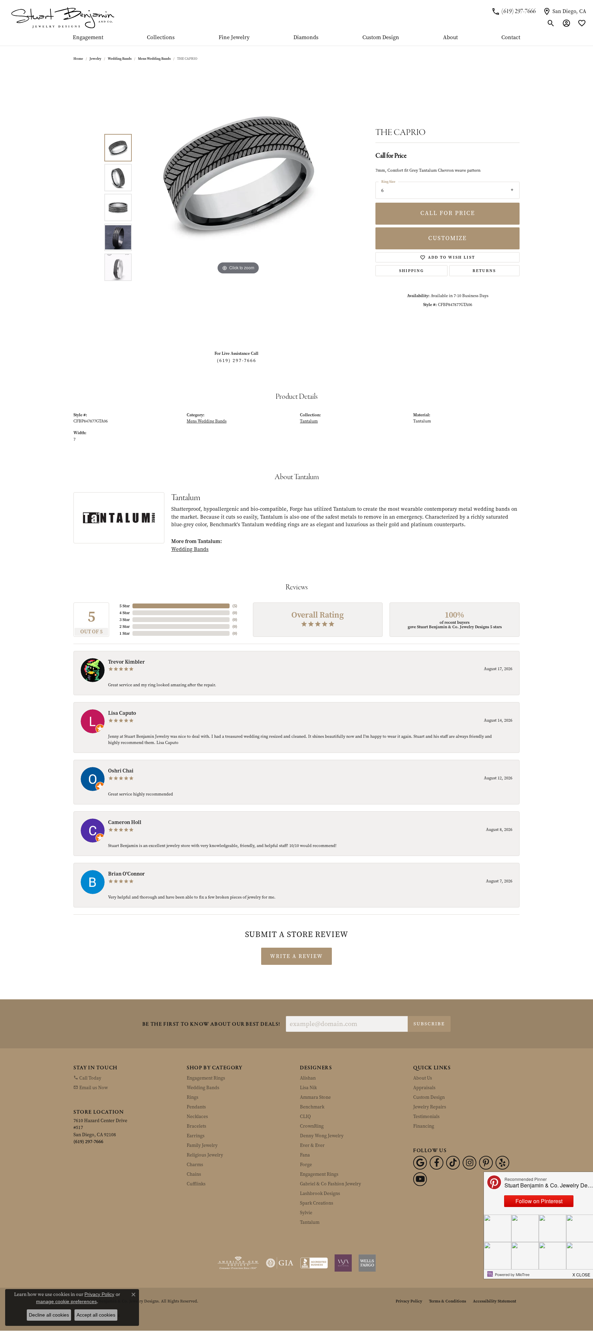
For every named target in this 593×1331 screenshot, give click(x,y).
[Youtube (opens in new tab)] (420, 1179)
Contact (510, 38)
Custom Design (380, 38)
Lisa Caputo (122, 713)
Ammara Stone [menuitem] (315, 1097)
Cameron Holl (124, 822)
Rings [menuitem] (192, 1097)
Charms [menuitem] (195, 1164)
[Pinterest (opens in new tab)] (486, 1163)
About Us (422, 1078)
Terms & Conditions (447, 1301)
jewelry (95, 58)
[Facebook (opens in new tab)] (436, 1163)
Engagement (88, 38)
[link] (513, 11)
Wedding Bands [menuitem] (203, 1087)
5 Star (124, 606)
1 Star (124, 633)
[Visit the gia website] (279, 1263)
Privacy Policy (409, 1301)
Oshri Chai (120, 770)
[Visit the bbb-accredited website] (314, 1263)
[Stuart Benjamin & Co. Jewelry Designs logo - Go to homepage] (63, 17)
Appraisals (424, 1087)
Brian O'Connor (126, 873)
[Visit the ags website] (238, 1263)
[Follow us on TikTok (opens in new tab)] (453, 1163)
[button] (551, 23)
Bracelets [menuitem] (196, 1126)
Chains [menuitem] (194, 1174)
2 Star (124, 626)
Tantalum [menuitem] (309, 1222)
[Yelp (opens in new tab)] (502, 1163)
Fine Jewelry (234, 38)
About (450, 38)
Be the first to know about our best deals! (211, 1024)
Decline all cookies (49, 1315)
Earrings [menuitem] (196, 1135)
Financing (423, 1126)
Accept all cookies (96, 1315)
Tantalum (309, 421)
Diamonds (305, 38)
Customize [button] (447, 238)
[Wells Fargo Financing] (367, 1263)
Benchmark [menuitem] (312, 1107)
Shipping (411, 270)
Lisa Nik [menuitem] (308, 1087)
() (234, 606)
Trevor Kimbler (126, 661)
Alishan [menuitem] (308, 1078)
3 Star (124, 619)
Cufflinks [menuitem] (196, 1184)
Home (78, 58)
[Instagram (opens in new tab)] (469, 1163)
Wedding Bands (119, 58)
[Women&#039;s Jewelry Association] (343, 1263)
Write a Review (296, 956)
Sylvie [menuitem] (306, 1212)
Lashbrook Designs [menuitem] (320, 1193)
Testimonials (426, 1116)
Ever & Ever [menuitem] (312, 1145)
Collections (161, 38)
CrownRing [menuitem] (312, 1126)
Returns (484, 270)
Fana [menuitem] (305, 1155)
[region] (238, 207)
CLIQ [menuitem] (305, 1116)
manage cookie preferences (66, 1301)
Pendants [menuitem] (196, 1107)
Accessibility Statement (494, 1301)
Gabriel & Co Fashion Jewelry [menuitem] (330, 1184)
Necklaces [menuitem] (197, 1116)
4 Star (124, 613)
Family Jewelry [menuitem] (202, 1145)
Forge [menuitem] (306, 1164)
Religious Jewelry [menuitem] (205, 1155)
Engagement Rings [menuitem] (206, 1078)
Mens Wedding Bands (154, 58)
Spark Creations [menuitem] (316, 1203)
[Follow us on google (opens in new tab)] (420, 1163)
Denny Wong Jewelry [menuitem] (322, 1135)
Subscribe (429, 1023)
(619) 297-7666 (236, 360)
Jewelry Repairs (429, 1107)
